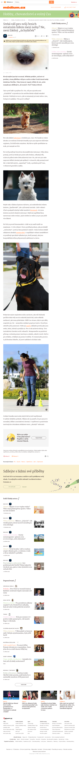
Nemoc (23, 461)
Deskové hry (49, 741)
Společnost (29, 461)
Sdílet (44, 36)
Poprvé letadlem (56, 725)
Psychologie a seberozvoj (12, 563)
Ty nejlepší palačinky (44, 723)
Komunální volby (7, 733)
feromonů (33, 210)
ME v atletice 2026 (32, 729)
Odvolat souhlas (67, 749)
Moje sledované (56, 7)
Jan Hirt (17, 727)
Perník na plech (43, 733)
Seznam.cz (74, 2)
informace (17, 138)
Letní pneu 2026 (68, 723)
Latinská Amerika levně (57, 731)
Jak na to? (24, 486)
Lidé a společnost (9, 645)
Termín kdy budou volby (8, 729)
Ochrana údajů (47, 749)
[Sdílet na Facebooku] (45, 456)
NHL (29, 733)
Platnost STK (67, 733)
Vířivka (66, 739)
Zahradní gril (61, 739)
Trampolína (32, 739)
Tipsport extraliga (32, 727)
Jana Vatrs (6, 600)
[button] (26, 57)
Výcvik (18, 461)
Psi (14, 461)
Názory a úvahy (8, 603)
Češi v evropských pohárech (58, 737)
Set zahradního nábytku (52, 739)
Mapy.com (24, 737)
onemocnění (20, 233)
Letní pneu (43, 741)
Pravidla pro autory (57, 749)
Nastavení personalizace (39, 751)
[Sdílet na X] (48, 456)
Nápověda (34, 749)
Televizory (55, 741)
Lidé (34, 461)
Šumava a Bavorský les (57, 727)
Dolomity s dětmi (56, 733)
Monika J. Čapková (9, 670)
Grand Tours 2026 (20, 733)
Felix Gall (18, 731)
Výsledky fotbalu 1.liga (32, 725)
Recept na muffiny (44, 725)
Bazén (18, 739)
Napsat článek (39, 437)
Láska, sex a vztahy (59, 52)
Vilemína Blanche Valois (11, 628)
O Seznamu (16, 749)
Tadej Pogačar (19, 729)
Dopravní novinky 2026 (69, 727)
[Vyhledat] (51, 2)
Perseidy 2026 (40, 737)
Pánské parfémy (70, 741)
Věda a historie (57, 39)
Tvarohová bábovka (44, 729)
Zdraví (54, 28)
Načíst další (23, 684)
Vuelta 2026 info (19, 723)
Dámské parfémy (36, 741)
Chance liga (30, 723)
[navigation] (2, 2)
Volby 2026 (5, 723)
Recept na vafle (43, 731)
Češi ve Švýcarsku (56, 729)
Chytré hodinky (62, 741)
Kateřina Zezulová (9, 642)
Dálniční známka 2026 (69, 725)
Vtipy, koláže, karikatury (12, 659)
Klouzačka (43, 739)
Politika (6, 589)
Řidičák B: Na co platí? (69, 729)
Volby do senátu (6, 731)
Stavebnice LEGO (27, 741)
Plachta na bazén (25, 739)
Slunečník (38, 739)
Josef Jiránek (7, 656)
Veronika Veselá (8, 586)
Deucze (10, 35)
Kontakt (40, 749)
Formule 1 (30, 731)
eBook (38, 36)
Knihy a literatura (9, 673)
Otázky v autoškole (68, 731)
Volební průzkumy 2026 (8, 725)
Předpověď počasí (32, 737)
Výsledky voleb (6, 727)
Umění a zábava (9, 617)
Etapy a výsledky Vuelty (21, 725)
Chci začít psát (71, 7)
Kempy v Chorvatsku (57, 723)
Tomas (5, 614)
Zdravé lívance (43, 727)
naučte (28, 326)
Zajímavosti (40, 461)
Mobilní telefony (18, 741)
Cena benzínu (48, 737)
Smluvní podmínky (25, 749)
